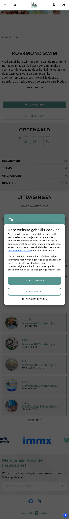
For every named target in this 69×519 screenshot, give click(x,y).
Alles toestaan (34, 280)
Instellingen (34, 291)
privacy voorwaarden (19, 250)
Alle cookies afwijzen (34, 299)
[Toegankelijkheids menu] (65, 515)
